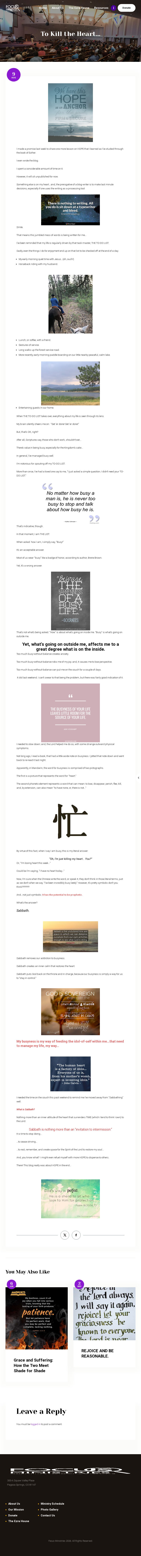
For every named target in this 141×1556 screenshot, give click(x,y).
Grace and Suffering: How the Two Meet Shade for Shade (33, 1365)
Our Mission (16, 1509)
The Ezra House (18, 1521)
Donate (12, 1515)
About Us (14, 1503)
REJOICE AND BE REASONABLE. (98, 1353)
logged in (36, 1424)
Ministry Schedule (52, 1503)
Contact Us (48, 1515)
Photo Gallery (49, 1509)
